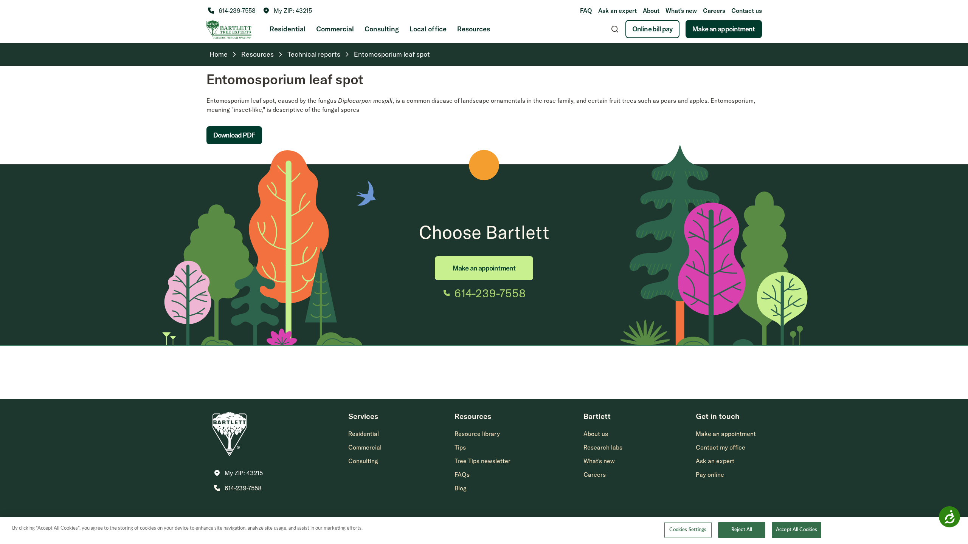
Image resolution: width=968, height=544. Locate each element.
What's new (681, 10)
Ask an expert (617, 10)
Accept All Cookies (796, 529)
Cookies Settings (687, 529)
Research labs (602, 447)
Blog (461, 488)
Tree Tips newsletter (482, 461)
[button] (287, 10)
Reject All (741, 529)
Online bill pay (652, 29)
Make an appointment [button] (726, 433)
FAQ (586, 10)
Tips (460, 447)
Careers (714, 10)
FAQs (462, 474)
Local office (428, 29)
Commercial (335, 29)
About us (595, 433)
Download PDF (234, 135)
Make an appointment (723, 29)
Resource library (477, 433)
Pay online (710, 474)
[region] (484, 530)
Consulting (382, 29)
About (651, 10)
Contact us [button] (746, 10)
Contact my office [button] (720, 447)
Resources (473, 29)
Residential (288, 29)
